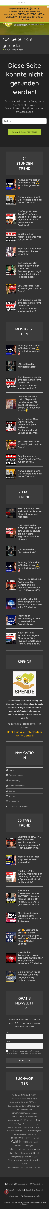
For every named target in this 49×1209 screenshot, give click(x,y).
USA (35, 1156)
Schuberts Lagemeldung (22, 1149)
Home (11, 770)
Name (8, 1032)
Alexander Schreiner (18, 1099)
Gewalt (10, 1127)
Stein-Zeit (14, 1153)
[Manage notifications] (6, 1192)
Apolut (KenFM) (17, 1102)
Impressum (13, 801)
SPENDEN (24, 19)
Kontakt (11, 796)
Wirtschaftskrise (13, 1167)
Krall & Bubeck (29, 1127)
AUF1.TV (30, 1102)
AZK (37, 1102)
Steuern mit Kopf (29, 1153)
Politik (15, 1141)
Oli (37, 1138)
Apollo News (32, 1099)
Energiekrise (13, 1120)
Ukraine (29, 1156)
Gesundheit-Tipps (15, 1124)
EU (21, 1120)
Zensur (22, 1167)
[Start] (3, 50)
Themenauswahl (15, 775)
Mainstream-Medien (19, 1134)
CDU (18, 1109)
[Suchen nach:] (29, 3)
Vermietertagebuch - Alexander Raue (24, 1162)
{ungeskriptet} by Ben (33, 1167)
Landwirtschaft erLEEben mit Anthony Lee (24, 1131)
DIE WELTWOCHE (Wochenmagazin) (24, 1113)
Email (8, 1041)
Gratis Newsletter (16, 786)
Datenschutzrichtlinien (18, 806)
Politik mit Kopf (30, 1142)
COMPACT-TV (26, 1109)
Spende (11, 791)
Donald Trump (17, 1116)
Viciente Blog (14, 780)
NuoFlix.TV (29, 1137)
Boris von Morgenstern (29, 1106)
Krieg (38, 1127)
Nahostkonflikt (16, 1137)
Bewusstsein (13, 1106)
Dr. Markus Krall (31, 1117)
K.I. (16, 1127)
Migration (32, 1134)
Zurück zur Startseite (24, 132)
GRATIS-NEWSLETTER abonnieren (24, 10)
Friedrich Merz (32, 1120)
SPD (38, 1149)
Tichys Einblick (17, 1156)
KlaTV (20, 1127)
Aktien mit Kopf (27, 1094)
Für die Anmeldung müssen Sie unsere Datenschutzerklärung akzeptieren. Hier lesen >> (24, 1053)
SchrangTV (28, 1145)
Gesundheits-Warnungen (31, 1124)
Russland (19, 1145)
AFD (14, 1094)
